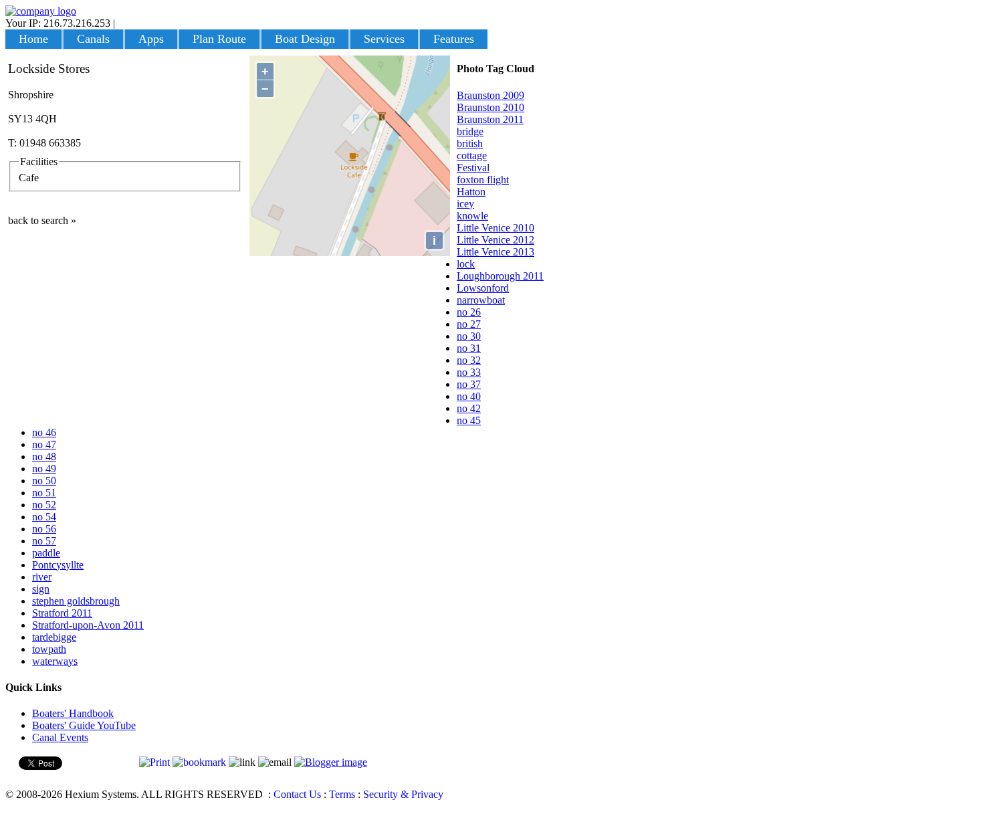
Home (33, 38)
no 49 (44, 468)
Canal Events (60, 737)
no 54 (44, 516)
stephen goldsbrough (76, 601)
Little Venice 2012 (495, 239)
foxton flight (483, 179)
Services (384, 38)
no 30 (469, 336)
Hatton (471, 191)
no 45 (469, 420)
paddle (46, 552)
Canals (93, 38)
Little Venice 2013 (495, 252)
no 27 (469, 324)
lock (466, 264)
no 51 (44, 492)
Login (130, 23)
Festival (473, 167)
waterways (55, 661)
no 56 (44, 528)
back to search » (42, 220)
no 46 (44, 432)
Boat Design (305, 38)
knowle (472, 215)
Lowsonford (483, 288)
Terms (342, 794)
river (41, 577)
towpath (49, 649)
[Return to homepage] (40, 11)
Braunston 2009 (490, 95)
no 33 (469, 372)
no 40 (469, 396)
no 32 (469, 360)
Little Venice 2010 (495, 227)
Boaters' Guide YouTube (84, 725)
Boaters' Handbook (73, 713)
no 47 (44, 444)
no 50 (44, 480)
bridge (470, 131)
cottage (472, 155)
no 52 (44, 504)
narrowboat (481, 300)
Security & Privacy (403, 794)
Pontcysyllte (58, 565)
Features (453, 38)
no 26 (469, 312)
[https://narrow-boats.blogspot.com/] (330, 762)
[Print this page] (154, 762)
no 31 (469, 348)
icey (465, 203)
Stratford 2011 (62, 613)
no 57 (44, 540)
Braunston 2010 (490, 107)
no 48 (44, 456)
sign (40, 589)
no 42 (469, 408)
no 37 (469, 384)
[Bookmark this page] (199, 762)
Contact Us (297, 794)
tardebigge (54, 637)
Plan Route (219, 38)
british (470, 143)
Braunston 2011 (490, 119)
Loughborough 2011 (500, 276)
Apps (151, 38)
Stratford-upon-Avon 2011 (88, 625)
